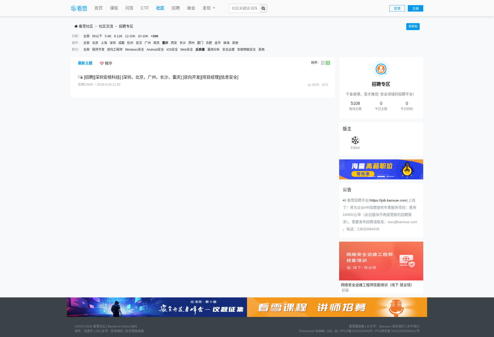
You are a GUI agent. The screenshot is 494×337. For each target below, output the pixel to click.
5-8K (108, 36)
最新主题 (85, 63)
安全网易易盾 (134, 331)
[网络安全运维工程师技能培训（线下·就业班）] (381, 261)
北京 (95, 43)
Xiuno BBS (129, 326)
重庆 (165, 43)
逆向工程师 (114, 49)
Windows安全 (134, 49)
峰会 (191, 8)
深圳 (113, 43)
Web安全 (186, 49)
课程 (114, 8)
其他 (235, 43)
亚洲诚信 (117, 331)
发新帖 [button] (413, 26)
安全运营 (228, 49)
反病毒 (200, 49)
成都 (121, 43)
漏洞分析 (213, 49)
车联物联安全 (246, 49)
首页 (98, 8)
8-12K (118, 36)
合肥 (209, 43)
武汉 (139, 43)
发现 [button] (207, 8)
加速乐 (88, 331)
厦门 (200, 43)
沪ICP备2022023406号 (356, 331)
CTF (145, 8)
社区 (160, 8)
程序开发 (98, 49)
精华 (108, 63)
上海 (104, 43)
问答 (129, 8)
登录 (397, 8)
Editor (355, 147)
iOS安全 (172, 49)
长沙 (183, 43)
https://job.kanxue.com (388, 200)
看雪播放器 (356, 326)
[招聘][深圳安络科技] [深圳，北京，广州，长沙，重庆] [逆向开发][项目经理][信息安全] (161, 77)
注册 (415, 8)
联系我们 (398, 326)
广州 (148, 43)
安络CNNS (85, 84)
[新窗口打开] (81, 77)
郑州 (191, 43)
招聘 (176, 8)
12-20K (130, 36)
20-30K (143, 36)
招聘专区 (126, 26)
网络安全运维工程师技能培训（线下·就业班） (377, 285)
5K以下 (97, 36)
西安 (174, 43)
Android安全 (155, 49)
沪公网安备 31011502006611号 (397, 331)
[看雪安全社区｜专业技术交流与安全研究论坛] (79, 8)
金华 (218, 43)
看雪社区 (85, 26)
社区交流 (106, 26)
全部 (86, 36)
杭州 (130, 43)
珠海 (226, 43)
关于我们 (413, 326)
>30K (154, 36)
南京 (156, 43)
